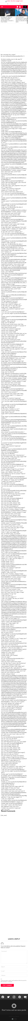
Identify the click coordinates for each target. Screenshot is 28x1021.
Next (27, 16)
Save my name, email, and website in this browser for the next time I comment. (14, 981)
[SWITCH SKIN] (17, 6)
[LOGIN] (20, 6)
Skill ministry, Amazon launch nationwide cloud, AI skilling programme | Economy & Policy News (7, 20)
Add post (25, 7)
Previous (1, 16)
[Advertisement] (14, 37)
